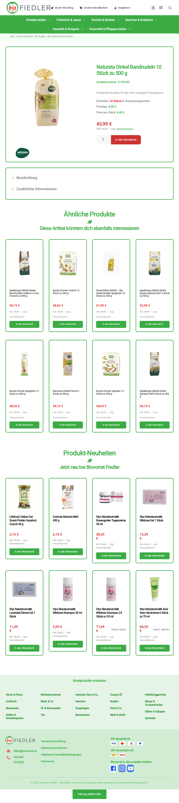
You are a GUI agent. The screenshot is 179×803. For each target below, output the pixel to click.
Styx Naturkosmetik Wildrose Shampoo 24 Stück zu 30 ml (109, 612)
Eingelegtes (82, 708)
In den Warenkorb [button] (24, 324)
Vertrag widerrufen (89, 794)
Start (12, 36)
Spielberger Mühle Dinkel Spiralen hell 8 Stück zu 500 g (154, 394)
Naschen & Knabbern (139, 20)
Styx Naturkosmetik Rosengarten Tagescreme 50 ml (111, 520)
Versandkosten (125, 128)
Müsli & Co (47, 701)
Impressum (47, 761)
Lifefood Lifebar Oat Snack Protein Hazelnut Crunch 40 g (22, 520)
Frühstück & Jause (69, 20)
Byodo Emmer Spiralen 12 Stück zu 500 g (110, 392)
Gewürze (80, 701)
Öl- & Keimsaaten (51, 708)
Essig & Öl (116, 694)
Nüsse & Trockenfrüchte (154, 703)
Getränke (150, 718)
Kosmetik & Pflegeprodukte (108, 29)
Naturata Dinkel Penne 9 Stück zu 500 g (66, 392)
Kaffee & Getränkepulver (14, 716)
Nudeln (114, 701)
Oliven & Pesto (14, 694)
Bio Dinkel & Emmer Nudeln (60, 36)
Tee (43, 714)
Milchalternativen (51, 694)
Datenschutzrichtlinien (54, 748)
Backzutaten (83, 714)
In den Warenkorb (126, 139)
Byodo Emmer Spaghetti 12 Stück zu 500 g (24, 392)
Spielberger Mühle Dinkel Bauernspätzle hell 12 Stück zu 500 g (155, 293)
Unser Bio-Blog (64, 7)
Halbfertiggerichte (155, 694)
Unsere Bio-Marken (96, 7)
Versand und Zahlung (53, 741)
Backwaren (12, 708)
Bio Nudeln (40, 36)
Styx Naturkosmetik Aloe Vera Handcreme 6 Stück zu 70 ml (154, 612)
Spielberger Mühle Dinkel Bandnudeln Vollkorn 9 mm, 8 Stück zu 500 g (24, 293)
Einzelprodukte (36, 20)
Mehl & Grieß (117, 714)
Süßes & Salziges (155, 711)
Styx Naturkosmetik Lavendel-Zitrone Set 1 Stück (22, 612)
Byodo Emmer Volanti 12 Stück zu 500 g (66, 292)
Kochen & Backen (103, 20)
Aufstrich (11, 701)
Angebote (124, 7)
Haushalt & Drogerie (66, 29)
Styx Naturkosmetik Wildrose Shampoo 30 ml (67, 610)
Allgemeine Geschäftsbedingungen (61, 754)
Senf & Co (116, 708)
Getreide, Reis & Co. (87, 694)
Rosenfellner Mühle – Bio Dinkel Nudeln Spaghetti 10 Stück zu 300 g (110, 293)
